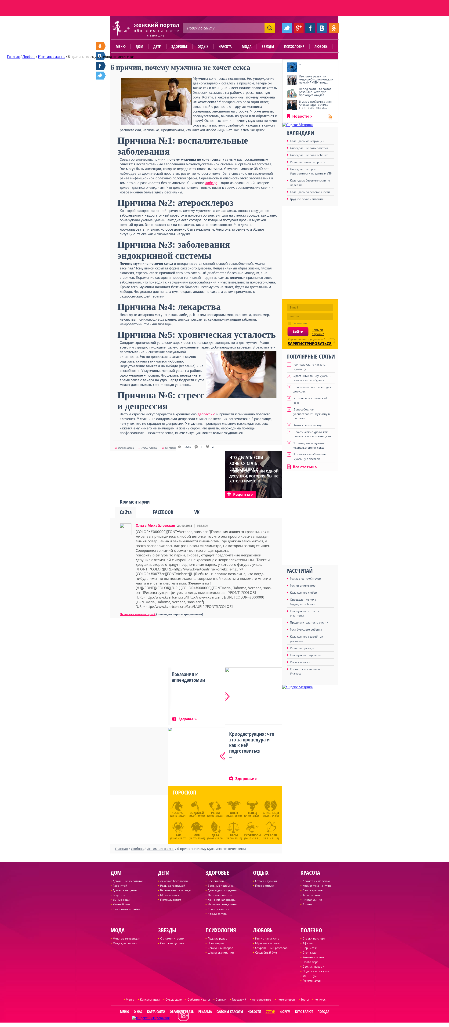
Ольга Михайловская (155, 525)
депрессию (206, 414)
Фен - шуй (310, 976)
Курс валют (304, 1011)
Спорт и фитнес (218, 909)
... (300, 64)
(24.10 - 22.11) (252, 836)
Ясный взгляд (217, 914)
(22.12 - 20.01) (178, 814)
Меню (121, 46)
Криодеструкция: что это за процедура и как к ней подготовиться (251, 742)
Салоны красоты (230, 1011)
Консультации (150, 1000)
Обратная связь (182, 1011)
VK (196, 511)
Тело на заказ (312, 895)
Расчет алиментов (302, 586)
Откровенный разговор (271, 948)
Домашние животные (128, 881)
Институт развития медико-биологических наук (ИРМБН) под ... (316, 79)
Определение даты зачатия (309, 148)
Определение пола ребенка (309, 155)
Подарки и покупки (316, 971)
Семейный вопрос (220, 948)
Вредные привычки (221, 886)
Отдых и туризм (266, 881)
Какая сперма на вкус (308, 425)
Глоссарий (239, 1000)
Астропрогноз (261, 1000)
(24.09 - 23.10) (234, 836)
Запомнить (300, 323)
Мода (247, 46)
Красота (225, 46)
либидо (211, 183)
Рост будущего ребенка (306, 629)
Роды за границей (172, 886)
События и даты (199, 1000)
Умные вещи (121, 900)
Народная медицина (222, 904)
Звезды (268, 46)
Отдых (203, 46)
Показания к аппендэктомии (188, 677)
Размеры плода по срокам (308, 162)
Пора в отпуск (264, 886)
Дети (157, 46)
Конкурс (320, 1000)
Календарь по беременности (310, 192)
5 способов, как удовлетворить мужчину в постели (311, 413)
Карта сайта (156, 1011)
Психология (294, 46)
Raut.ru (209, 1025)
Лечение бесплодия (174, 881)
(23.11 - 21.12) (271, 836)
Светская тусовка (172, 943)
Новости (300, 116)
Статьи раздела (126, 448)
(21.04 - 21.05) (252, 814)
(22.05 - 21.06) (270, 814)
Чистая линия (312, 900)
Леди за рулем (218, 938)
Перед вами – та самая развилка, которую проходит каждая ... (315, 92)
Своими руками (313, 967)
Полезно (345, 46)
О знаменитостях (172, 938)
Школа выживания (221, 952)
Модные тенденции (127, 938)
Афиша (308, 943)
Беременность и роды (175, 890)
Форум (285, 1011)
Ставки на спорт (314, 938)
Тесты (305, 1000)
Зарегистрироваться (310, 343)
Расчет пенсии (300, 662)
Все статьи (170, 448)
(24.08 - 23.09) (215, 836)
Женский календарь (221, 900)
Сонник (221, 1000)
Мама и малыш (170, 895)
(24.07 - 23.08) (197, 836)
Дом (139, 46)
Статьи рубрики (149, 448)
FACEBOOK (163, 511)
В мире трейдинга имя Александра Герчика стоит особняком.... (315, 104)
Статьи (270, 1011)
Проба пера (311, 962)
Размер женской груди (305, 579)
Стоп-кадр (309, 952)
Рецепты (119, 895)
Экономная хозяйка (126, 909)
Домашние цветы (125, 890)
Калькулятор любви (303, 593)
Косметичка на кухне (317, 886)
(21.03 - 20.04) (234, 814)
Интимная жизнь (267, 938)
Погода (323, 1011)
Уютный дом (121, 904)
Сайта (126, 511)
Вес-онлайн (216, 881)
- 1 (200, 446)
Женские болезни (220, 895)
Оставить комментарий (138, 614)
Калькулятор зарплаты (305, 655)
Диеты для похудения (223, 890)
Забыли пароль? (318, 332)
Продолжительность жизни (309, 622)
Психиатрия (216, 943)
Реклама (205, 1011)
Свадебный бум (266, 952)
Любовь (321, 46)
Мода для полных (125, 943)
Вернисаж (310, 948)
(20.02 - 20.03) (215, 814)
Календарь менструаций (307, 141)
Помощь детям (170, 900)
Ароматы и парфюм (316, 881)
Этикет (307, 904)
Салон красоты (313, 890)
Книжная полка (313, 957)
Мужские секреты (267, 943)
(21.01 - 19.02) (197, 814)
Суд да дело (174, 1000)
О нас (138, 1011)
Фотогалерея (286, 1000)
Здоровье (179, 46)
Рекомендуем (312, 981)
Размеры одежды (302, 648)
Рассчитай (120, 886)
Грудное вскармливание (307, 199)
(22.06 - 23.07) (178, 836)
